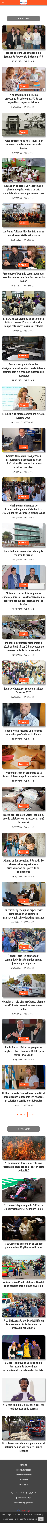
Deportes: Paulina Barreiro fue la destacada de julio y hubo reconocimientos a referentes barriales (23, 1366)
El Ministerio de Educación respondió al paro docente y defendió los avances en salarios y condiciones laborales (23, 1096)
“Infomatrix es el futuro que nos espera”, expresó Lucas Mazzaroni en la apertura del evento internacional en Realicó (23, 598)
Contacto (23, 1464)
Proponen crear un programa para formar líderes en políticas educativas (23, 774)
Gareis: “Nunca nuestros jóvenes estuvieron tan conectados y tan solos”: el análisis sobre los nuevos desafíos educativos (24, 461)
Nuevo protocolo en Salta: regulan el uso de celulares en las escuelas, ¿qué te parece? (23, 818)
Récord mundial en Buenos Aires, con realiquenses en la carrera (24, 1406)
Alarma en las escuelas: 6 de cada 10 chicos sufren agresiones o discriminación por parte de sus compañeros (23, 866)
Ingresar (25, 1484)
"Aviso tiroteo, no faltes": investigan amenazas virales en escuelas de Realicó (23, 144)
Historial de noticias (23, 1469)
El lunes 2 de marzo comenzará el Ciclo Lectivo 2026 (23, 415)
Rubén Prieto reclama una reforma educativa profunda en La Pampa (23, 732)
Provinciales (23, 264)
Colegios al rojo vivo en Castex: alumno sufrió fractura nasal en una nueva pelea (23, 1005)
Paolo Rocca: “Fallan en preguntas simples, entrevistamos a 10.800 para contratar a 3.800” (23, 1051)
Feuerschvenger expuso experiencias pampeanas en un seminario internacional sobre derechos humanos (23, 913)
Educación (23, 86)
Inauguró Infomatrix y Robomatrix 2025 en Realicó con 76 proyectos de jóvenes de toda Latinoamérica (23, 646)
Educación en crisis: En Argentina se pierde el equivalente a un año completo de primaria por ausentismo (23, 189)
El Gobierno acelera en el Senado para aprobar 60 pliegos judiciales (24, 1245)
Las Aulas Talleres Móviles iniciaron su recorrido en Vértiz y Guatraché (23, 233)
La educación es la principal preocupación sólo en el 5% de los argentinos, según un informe (23, 98)
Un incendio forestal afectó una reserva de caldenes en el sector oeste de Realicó (23, 1166)
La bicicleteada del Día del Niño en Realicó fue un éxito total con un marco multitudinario (25, 1324)
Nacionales (23, 764)
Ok (41, 1519)
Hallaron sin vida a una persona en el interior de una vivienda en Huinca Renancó (25, 1447)
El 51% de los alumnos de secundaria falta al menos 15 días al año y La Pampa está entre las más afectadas (23, 322)
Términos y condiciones (24, 1474)
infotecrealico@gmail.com (23, 1502)
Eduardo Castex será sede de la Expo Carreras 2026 (24, 690)
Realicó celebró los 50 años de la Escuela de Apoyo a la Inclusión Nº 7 (23, 54)
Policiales (23, 132)
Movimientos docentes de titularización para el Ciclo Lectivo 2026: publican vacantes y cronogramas (23, 509)
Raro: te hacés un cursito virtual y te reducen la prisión (23, 553)
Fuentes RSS (23, 1479)
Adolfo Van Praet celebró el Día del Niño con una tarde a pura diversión (24, 1284)
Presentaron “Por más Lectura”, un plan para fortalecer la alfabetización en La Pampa (24, 277)
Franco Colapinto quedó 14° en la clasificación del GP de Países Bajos (23, 1207)
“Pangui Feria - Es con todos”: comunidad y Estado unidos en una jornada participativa (23, 959)
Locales (23, 447)
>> (33, 1114)
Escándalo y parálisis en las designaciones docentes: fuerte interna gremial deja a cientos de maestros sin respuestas (23, 369)
